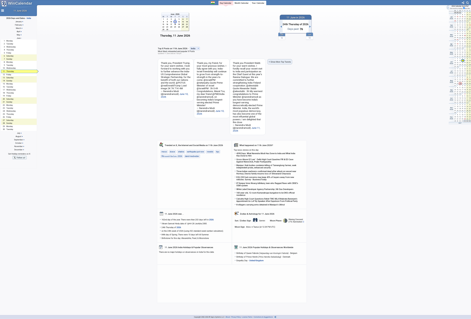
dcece (172, 152)
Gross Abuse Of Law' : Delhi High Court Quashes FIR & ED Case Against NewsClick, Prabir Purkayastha (264, 160)
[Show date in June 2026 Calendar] (175, 26)
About (228, 317)
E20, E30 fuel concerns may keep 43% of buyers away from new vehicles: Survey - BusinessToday (265, 178)
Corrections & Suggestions (263, 317)
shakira (181, 152)
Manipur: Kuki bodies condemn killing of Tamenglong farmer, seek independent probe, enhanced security (266, 166)
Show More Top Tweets (280, 61)
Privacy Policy (236, 317)
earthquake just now (195, 152)
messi (164, 152)
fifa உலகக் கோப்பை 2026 (172, 156)
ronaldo (210, 152)
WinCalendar (20, 3)
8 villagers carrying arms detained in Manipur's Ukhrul (260, 205)
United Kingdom (256, 260)
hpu (217, 152)
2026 (211, 220)
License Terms (247, 317)
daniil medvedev (192, 156)
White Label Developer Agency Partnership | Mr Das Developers (264, 189)
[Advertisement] (235, 25)
